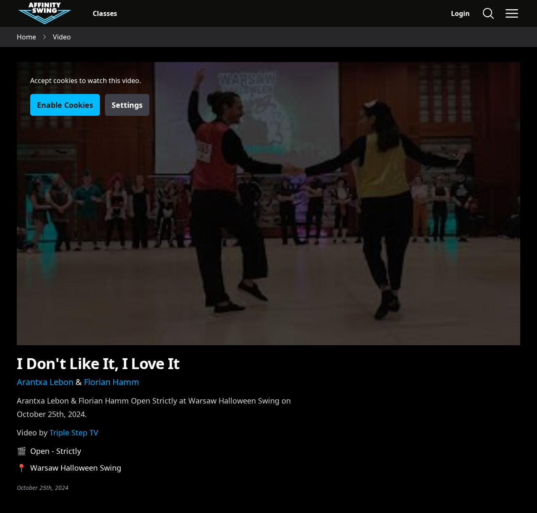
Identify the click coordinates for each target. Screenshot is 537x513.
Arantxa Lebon (45, 382)
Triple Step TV (74, 432)
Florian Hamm (111, 382)
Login (460, 13)
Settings (127, 105)
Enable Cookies (65, 105)
